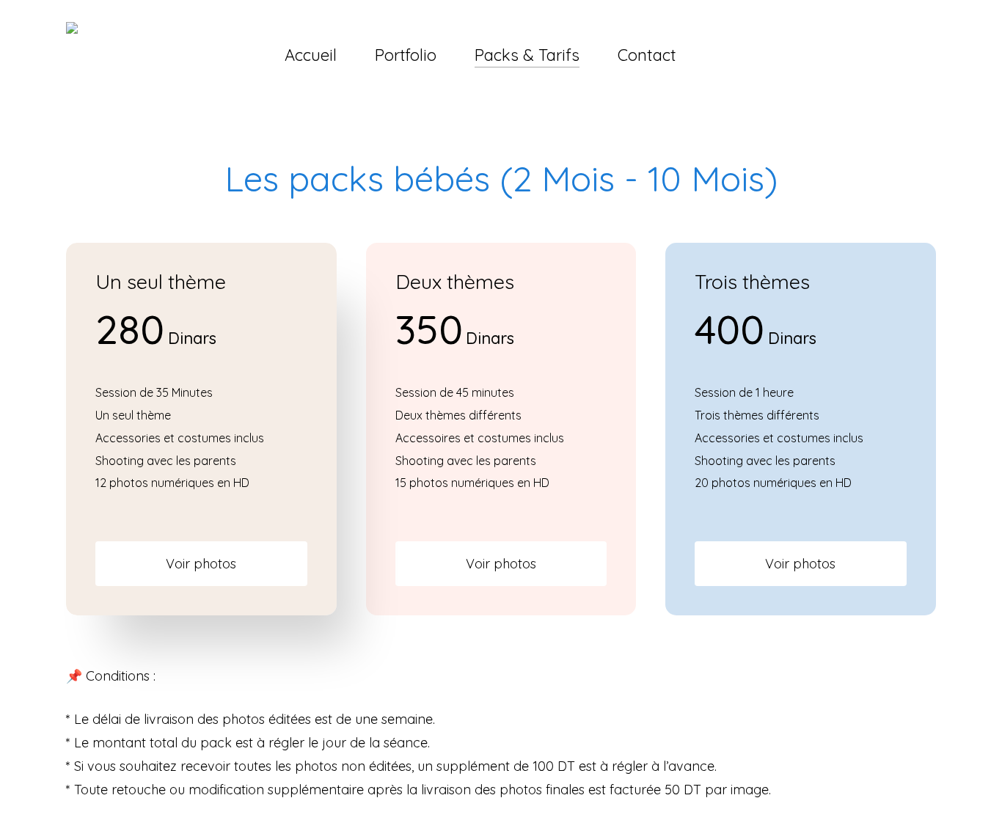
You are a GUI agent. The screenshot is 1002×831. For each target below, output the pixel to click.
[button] (201, 564)
